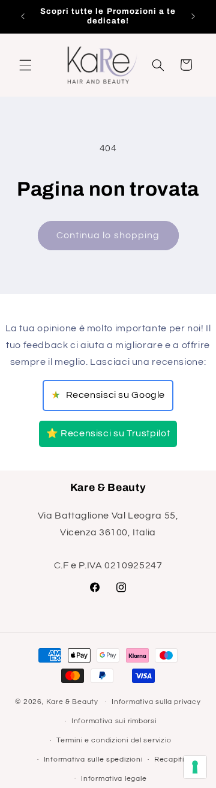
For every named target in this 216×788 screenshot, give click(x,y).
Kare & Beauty (72, 702)
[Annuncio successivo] (193, 16)
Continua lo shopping (108, 235)
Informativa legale (113, 778)
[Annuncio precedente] (23, 16)
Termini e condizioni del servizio (113, 740)
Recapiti (169, 759)
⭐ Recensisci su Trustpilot (108, 433)
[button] (25, 65)
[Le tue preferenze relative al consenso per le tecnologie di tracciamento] (195, 767)
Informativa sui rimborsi (114, 721)
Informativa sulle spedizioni (93, 759)
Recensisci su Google (108, 395)
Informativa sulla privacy (156, 702)
